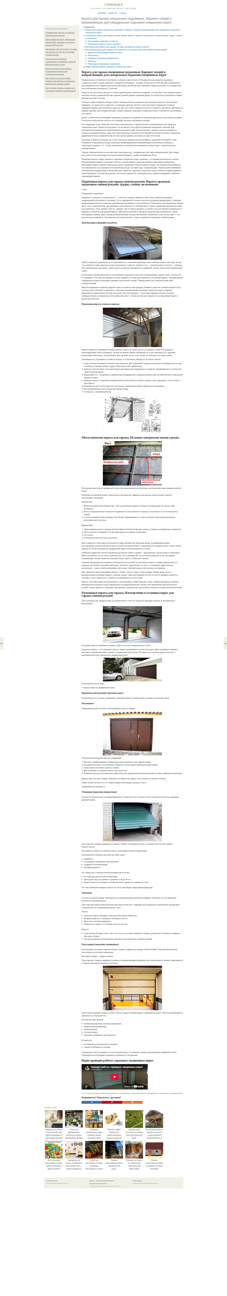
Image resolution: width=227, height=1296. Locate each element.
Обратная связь (137, 1180)
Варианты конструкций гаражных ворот (105, 52)
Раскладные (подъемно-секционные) (104, 63)
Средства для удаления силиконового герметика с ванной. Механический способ (61, 62)
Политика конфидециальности (98, 1183)
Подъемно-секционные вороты (109, 1093)
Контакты (92, 1180)
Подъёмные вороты (125, 1093)
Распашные (93, 55)
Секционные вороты (176, 1093)
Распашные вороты (152, 1093)
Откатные (92, 61)
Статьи (122, 12)
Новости (112, 12)
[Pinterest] (112, 1102)
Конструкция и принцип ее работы (103, 41)
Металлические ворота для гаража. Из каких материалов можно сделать (117, 46)
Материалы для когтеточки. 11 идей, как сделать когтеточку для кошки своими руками (61, 52)
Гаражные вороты (164, 1093)
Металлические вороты (139, 1093)
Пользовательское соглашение (105, 1180)
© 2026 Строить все (51, 1180)
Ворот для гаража (93, 1093)
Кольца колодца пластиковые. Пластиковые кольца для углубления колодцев (59, 71)
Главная (101, 12)
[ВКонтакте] (92, 1102)
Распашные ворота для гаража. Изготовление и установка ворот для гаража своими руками (126, 49)
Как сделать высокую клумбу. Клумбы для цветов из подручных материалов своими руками (60, 81)
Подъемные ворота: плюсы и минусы (104, 44)
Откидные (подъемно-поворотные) (103, 58)
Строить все (113, 4)
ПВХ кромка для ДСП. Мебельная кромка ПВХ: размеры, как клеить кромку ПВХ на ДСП (60, 42)
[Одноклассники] (132, 1102)
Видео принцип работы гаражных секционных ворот (109, 66)
